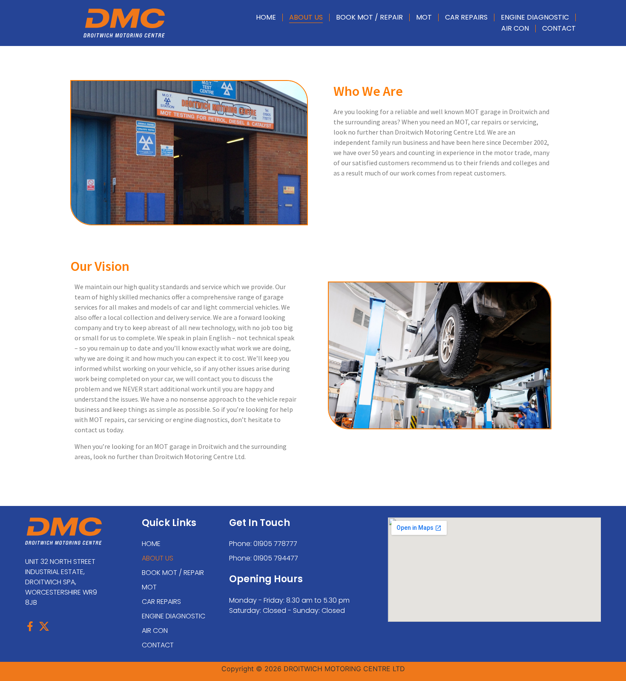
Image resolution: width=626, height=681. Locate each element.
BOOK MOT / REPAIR (369, 17)
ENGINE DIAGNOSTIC (535, 17)
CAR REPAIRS (466, 17)
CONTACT (559, 28)
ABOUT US (306, 17)
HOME (266, 17)
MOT (424, 17)
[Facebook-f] (30, 626)
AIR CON (515, 28)
